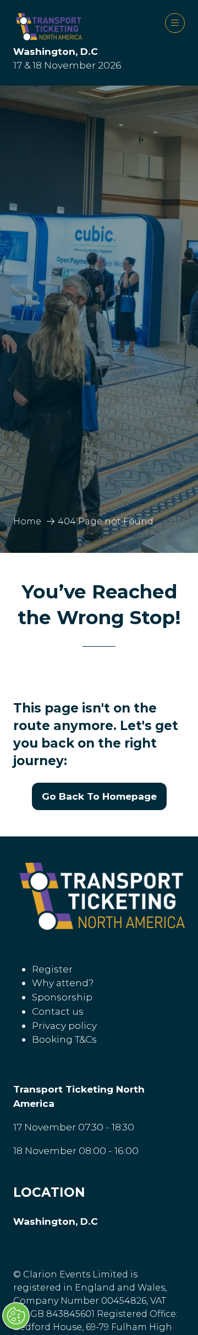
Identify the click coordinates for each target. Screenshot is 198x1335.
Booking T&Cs (64, 1039)
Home (27, 521)
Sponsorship (62, 997)
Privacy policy (64, 1025)
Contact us (58, 1011)
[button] (175, 23)
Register (52, 969)
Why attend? (63, 982)
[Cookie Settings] (16, 1316)
